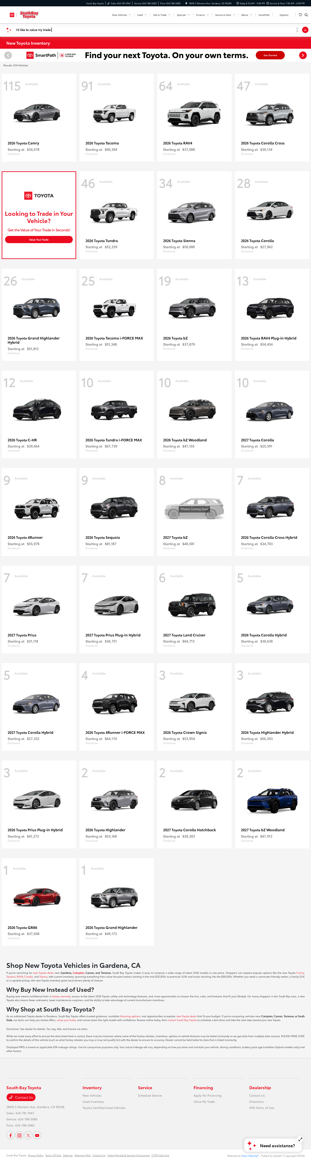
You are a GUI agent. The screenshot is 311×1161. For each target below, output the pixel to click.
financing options (130, 1016)
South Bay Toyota (16, 1155)
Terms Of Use (53, 1155)
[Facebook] (10, 1135)
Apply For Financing (208, 1095)
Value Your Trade (38, 239)
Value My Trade (204, 1101)
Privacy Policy (36, 1155)
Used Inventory (93, 1101)
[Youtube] (37, 1135)
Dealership (260, 1087)
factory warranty (61, 996)
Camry (300, 972)
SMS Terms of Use (261, 1108)
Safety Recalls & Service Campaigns (128, 1155)
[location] (186, 3)
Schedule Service (150, 1095)
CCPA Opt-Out (160, 1155)
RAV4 (20, 976)
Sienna (43, 976)
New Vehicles (92, 1095)
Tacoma (10, 976)
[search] (306, 14)
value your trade (66, 1020)
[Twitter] (28, 1135)
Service (145, 1087)
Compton (78, 972)
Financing (203, 1087)
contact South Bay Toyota (182, 1020)
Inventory (92, 1087)
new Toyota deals (43, 972)
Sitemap (68, 1155)
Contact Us (23, 1097)
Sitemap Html (82, 1155)
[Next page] (303, 55)
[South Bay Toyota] (25, 14)
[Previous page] (7, 55)
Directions (256, 1101)
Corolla (28, 976)
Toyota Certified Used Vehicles (104, 1108)
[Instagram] (19, 1135)
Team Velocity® (250, 1155)
